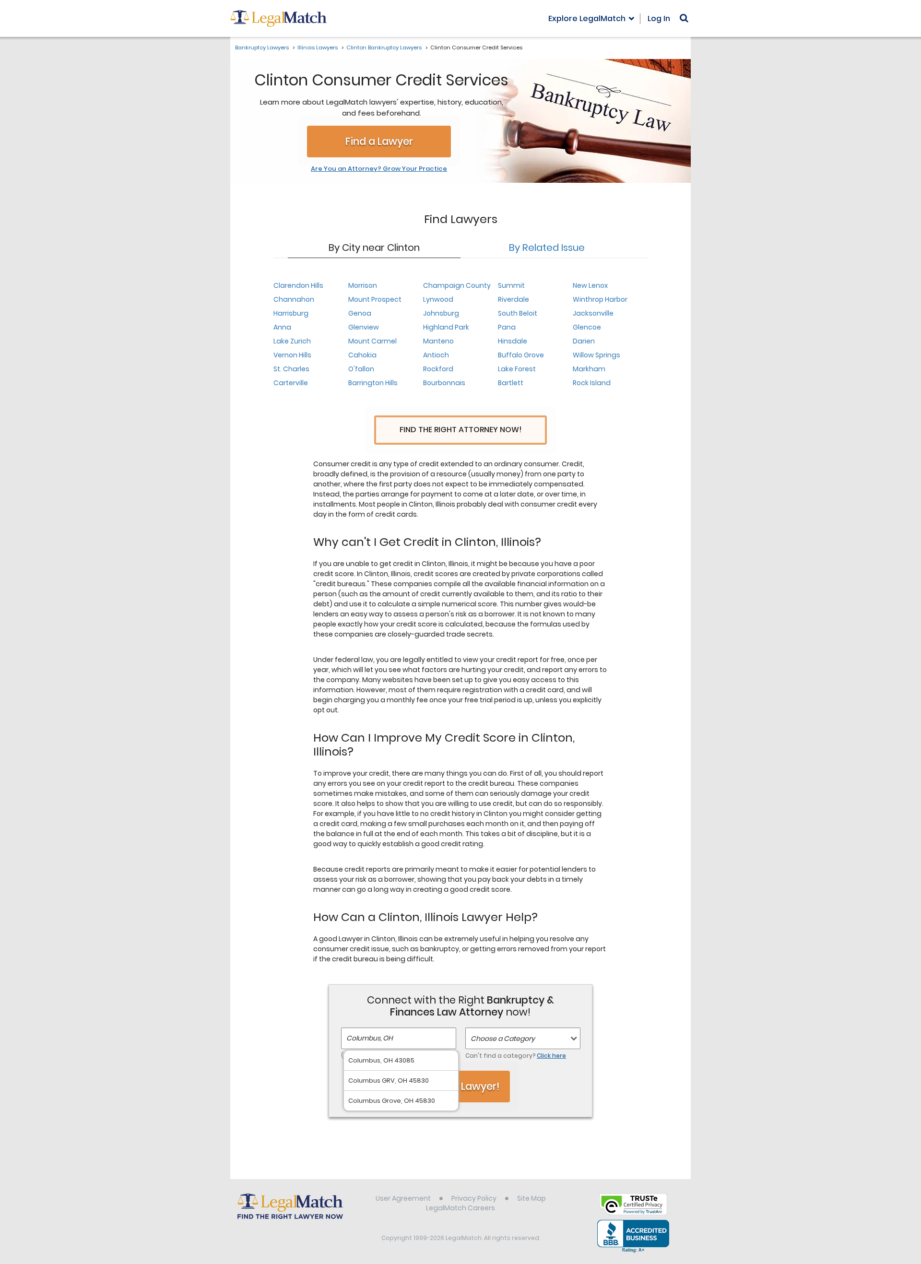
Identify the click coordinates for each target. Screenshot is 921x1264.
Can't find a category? (515, 1055)
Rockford (438, 369)
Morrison (362, 285)
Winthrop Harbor (600, 299)
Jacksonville (593, 313)
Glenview (363, 327)
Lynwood (438, 299)
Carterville (290, 383)
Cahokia (362, 355)
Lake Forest (517, 369)
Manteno (438, 341)
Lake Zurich (292, 341)
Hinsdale (512, 341)
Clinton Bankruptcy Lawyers (384, 47)
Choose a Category (503, 1038)
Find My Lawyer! (460, 1086)
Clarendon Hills (298, 285)
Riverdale (513, 299)
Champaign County (457, 285)
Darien (584, 341)
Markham (589, 369)
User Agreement (403, 1198)
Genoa (359, 313)
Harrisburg (290, 313)
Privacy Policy (473, 1198)
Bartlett (510, 383)
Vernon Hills (292, 355)
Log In (659, 18)
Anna (282, 327)
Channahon (293, 299)
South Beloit (517, 313)
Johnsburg (441, 313)
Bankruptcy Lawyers (262, 47)
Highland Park (446, 327)
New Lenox (590, 285)
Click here (551, 1055)
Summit (511, 285)
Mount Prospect (374, 299)
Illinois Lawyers (317, 47)
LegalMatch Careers (460, 1208)
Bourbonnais (444, 383)
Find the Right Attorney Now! (461, 429)
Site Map (531, 1198)
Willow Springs (596, 355)
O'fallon (361, 369)
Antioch (436, 355)
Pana (507, 327)
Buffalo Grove (521, 355)
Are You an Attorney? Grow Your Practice (379, 169)
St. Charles (291, 369)
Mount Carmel (372, 341)
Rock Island (592, 383)
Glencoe (587, 327)
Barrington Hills (373, 383)
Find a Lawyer (379, 141)
